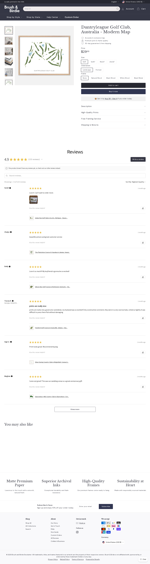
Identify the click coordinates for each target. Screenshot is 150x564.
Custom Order (72, 17)
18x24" (102, 62)
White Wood (125, 78)
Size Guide (55, 532)
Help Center (53, 17)
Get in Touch (55, 526)
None (85, 78)
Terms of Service (78, 559)
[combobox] (71, 8)
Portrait (99, 70)
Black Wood (110, 78)
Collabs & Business (58, 541)
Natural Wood (96, 78)
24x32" (112, 62)
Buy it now (113, 91)
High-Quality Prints (89, 112)
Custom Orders (56, 535)
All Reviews (55, 538)
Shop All (28, 523)
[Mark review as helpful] (143, 208)
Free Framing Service (91, 119)
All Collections (31, 526)
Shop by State (33, 17)
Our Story (54, 523)
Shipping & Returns (89, 125)
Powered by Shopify (93, 559)
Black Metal (138, 78)
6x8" (84, 62)
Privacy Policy (53, 559)
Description (86, 106)
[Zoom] (44, 55)
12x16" (93, 62)
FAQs (52, 529)
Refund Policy (65, 559)
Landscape (87, 70)
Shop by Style (13, 17)
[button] (42, 159)
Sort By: (129, 182)
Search (28, 529)
